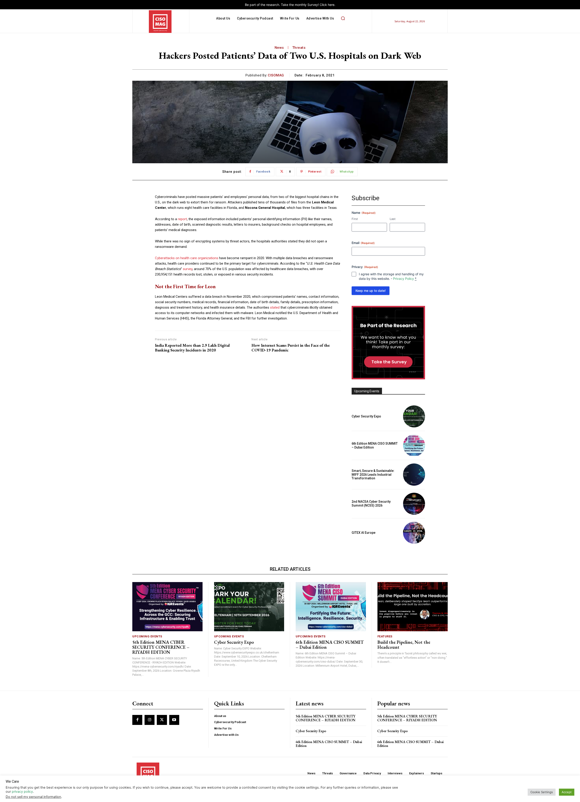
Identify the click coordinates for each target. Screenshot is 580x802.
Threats (299, 48)
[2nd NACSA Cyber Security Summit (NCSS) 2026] (414, 504)
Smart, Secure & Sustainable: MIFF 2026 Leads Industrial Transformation (373, 474)
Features (384, 636)
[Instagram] (150, 720)
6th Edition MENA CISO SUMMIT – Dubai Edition (330, 644)
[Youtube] (174, 720)
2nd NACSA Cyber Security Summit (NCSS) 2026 (371, 503)
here (331, 5)
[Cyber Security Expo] (414, 416)
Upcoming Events (147, 636)
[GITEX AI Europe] (414, 533)
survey (187, 269)
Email (363, 243)
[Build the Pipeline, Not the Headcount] (412, 606)
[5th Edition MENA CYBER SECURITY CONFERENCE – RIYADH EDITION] (167, 606)
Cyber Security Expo (366, 416)
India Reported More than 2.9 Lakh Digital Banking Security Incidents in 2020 (192, 348)
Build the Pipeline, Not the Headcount (403, 644)
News (279, 48)
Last (393, 219)
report (182, 219)
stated (275, 307)
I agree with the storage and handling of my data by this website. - (391, 276)
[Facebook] (137, 720)
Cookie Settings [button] (541, 792)
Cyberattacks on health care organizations (186, 258)
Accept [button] (567, 792)
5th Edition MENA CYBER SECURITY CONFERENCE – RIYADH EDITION (160, 647)
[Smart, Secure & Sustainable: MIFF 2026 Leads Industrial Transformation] (414, 474)
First (355, 219)
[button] (342, 18)
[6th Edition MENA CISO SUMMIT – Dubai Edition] (414, 445)
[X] (162, 720)
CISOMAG (276, 75)
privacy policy (22, 792)
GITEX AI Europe (363, 532)
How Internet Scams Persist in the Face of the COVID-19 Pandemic (290, 348)
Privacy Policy (403, 278)
